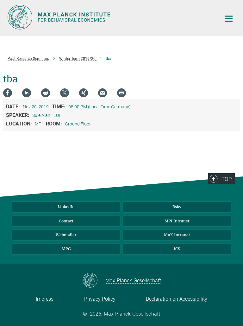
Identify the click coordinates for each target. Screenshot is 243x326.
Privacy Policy (99, 299)
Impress (44, 299)
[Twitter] (64, 93)
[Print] (121, 93)
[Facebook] (7, 93)
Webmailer (66, 235)
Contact (66, 221)
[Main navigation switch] (228, 18)
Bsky (176, 206)
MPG (66, 248)
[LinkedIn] (26, 93)
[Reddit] (45, 93)
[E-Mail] (102, 93)
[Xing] (83, 93)
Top (226, 179)
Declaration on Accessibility (176, 299)
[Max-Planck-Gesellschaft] (93, 280)
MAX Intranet (177, 235)
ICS (177, 248)
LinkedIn (66, 206)
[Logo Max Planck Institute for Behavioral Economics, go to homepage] (110, 17)
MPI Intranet (177, 221)
